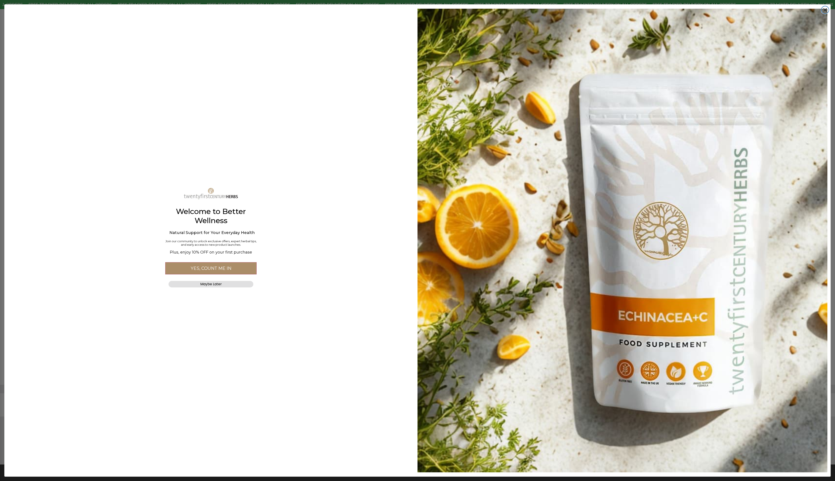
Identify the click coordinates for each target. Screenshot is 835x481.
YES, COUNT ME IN (211, 268)
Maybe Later (211, 284)
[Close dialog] (825, 10)
